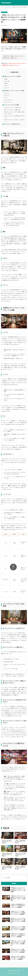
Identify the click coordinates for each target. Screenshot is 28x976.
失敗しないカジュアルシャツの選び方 (12, 76)
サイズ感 (7, 81)
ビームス (7, 95)
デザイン (7, 85)
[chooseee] (6, 2)
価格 (6, 79)
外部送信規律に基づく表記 (14, 970)
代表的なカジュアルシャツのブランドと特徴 (14, 90)
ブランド (7, 87)
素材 (6, 83)
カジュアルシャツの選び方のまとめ (12, 124)
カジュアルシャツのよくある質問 (11, 104)
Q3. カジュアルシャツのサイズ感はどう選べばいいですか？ (15, 112)
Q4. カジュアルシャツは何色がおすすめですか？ (15, 116)
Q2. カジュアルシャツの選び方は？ (13, 109)
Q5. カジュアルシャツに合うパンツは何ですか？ (15, 120)
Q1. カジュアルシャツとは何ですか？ (13, 107)
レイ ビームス (8, 102)
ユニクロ (7, 93)
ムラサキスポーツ (9, 99)
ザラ (6, 97)
